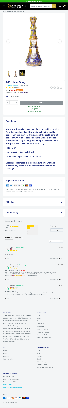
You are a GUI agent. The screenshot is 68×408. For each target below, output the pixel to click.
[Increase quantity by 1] (16, 102)
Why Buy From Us (42, 329)
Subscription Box (8, 359)
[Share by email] (61, 87)
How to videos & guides (44, 337)
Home (5, 11)
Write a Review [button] (58, 227)
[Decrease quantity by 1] (7, 102)
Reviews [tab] (7, 237)
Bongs (5, 353)
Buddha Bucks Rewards (44, 335)
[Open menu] (4, 6)
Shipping (39, 359)
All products (11, 11)
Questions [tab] (18, 237)
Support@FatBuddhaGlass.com (13, 387)
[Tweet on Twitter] (58, 87)
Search (39, 318)
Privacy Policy (41, 362)
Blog (38, 315)
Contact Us (40, 323)
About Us (40, 321)
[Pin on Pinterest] (54, 87)
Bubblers (6, 356)
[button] (34, 92)
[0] (63, 6)
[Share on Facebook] (51, 87)
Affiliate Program (42, 326)
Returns (39, 356)
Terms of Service (42, 364)
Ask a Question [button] (58, 230)
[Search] (54, 6)
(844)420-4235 (7, 384)
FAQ (38, 350)
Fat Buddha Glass (12, 85)
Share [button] (8, 258)
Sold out (41, 103)
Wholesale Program (43, 332)
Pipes (5, 350)
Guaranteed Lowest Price (45, 367)
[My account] (60, 6)
